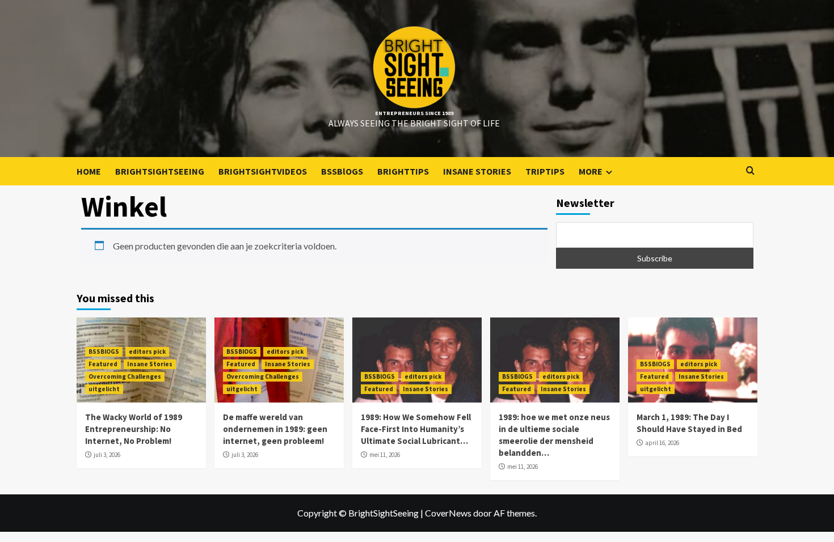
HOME (89, 171)
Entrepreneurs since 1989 (414, 113)
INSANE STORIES (477, 171)
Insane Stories (149, 364)
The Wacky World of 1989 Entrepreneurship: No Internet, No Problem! (133, 429)
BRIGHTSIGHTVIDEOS (262, 171)
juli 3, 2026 (107, 455)
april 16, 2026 (662, 443)
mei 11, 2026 (384, 455)
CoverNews (448, 512)
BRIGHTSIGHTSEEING (159, 171)
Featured (103, 364)
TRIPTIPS (545, 171)
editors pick (147, 351)
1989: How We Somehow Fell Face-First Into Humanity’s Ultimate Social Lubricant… (416, 429)
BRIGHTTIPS (403, 171)
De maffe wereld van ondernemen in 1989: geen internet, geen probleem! (275, 429)
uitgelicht (104, 389)
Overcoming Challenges (125, 376)
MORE (591, 171)
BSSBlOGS (342, 171)
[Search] (750, 171)
